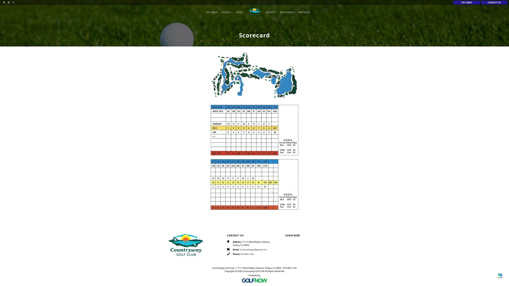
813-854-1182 (247, 254)
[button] (227, 12)
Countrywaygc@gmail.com (253, 249)
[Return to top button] (504, 223)
